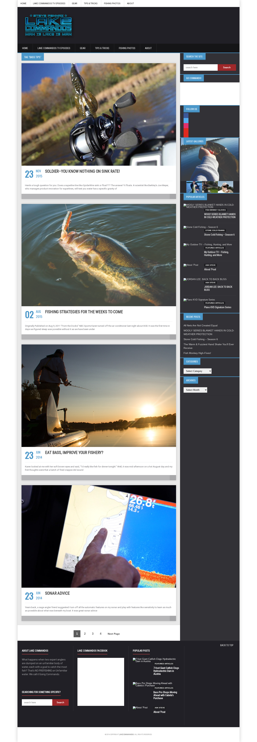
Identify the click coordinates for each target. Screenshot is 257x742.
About (130, 3)
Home (23, 3)
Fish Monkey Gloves (215, 210)
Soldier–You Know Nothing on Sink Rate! (82, 171)
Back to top (226, 645)
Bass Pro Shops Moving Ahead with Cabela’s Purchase (165, 695)
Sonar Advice (57, 593)
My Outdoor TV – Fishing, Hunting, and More (216, 253)
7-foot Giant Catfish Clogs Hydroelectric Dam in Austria (166, 671)
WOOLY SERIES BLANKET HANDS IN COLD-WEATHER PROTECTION (220, 216)
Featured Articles (214, 248)
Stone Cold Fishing (215, 230)
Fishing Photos (112, 3)
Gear (74, 3)
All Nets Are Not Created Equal (200, 325)
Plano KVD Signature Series (217, 307)
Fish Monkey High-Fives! (197, 353)
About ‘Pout (210, 269)
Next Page (114, 633)
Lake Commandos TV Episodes (49, 3)
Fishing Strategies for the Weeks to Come (84, 312)
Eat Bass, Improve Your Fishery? (74, 452)
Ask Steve (210, 265)
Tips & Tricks (90, 3)
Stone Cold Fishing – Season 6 (219, 234)
